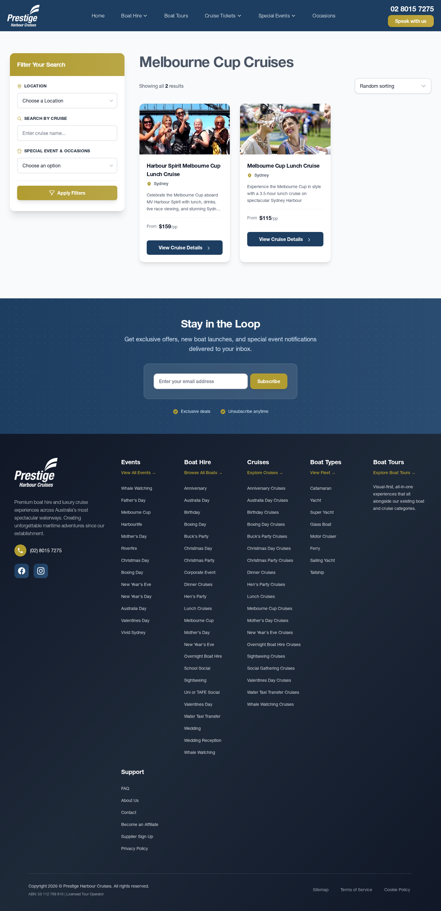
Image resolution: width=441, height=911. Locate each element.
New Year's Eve (136, 584)
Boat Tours (176, 16)
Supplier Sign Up (137, 836)
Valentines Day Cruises (269, 680)
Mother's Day (134, 536)
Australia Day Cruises (267, 500)
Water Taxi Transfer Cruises (273, 692)
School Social (197, 668)
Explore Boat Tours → (394, 472)
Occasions (324, 16)
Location (35, 86)
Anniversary (195, 488)
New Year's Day (136, 596)
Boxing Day (132, 572)
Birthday (192, 512)
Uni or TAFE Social (202, 692)
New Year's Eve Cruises (270, 632)
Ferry (315, 548)
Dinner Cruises (198, 584)
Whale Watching (136, 488)
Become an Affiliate (139, 824)
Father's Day (133, 500)
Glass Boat (320, 524)
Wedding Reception (202, 740)
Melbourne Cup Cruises (269, 608)
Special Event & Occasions (57, 151)
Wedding (192, 728)
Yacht (315, 500)
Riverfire (129, 548)
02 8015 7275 (412, 9)
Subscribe (268, 381)
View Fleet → (323, 472)
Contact (128, 812)
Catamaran (321, 488)
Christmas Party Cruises (270, 560)
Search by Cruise (45, 118)
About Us (130, 800)
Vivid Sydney (133, 632)
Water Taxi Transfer (202, 716)
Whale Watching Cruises (270, 704)
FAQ (125, 788)
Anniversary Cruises (266, 488)
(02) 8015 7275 (46, 550)
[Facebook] (21, 571)
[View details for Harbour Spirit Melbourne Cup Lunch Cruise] (185, 129)
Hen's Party (195, 596)
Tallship (317, 572)
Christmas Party (199, 560)
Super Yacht (322, 512)
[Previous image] (150, 129)
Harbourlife (131, 524)
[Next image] (219, 129)
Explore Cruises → (265, 472)
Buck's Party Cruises (267, 536)
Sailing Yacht (322, 560)
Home (98, 16)
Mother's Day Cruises (267, 620)
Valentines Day (135, 620)
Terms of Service (356, 889)
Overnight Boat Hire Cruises (274, 644)
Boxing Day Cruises (266, 524)
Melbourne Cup (136, 512)
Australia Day (133, 608)
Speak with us (411, 21)
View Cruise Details (181, 248)
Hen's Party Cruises (266, 584)
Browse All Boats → (203, 472)
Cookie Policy (397, 889)
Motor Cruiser (323, 536)
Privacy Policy (134, 848)
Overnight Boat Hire (203, 656)
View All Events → (138, 472)
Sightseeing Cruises (266, 656)
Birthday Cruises (263, 512)
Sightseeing (195, 680)
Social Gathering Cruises (271, 668)
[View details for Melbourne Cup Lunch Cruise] (285, 129)
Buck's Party (196, 536)
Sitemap (320, 889)
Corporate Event (199, 572)
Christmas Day (135, 560)
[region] (185, 129)
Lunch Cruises (198, 608)
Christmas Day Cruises (269, 548)
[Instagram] (41, 571)
